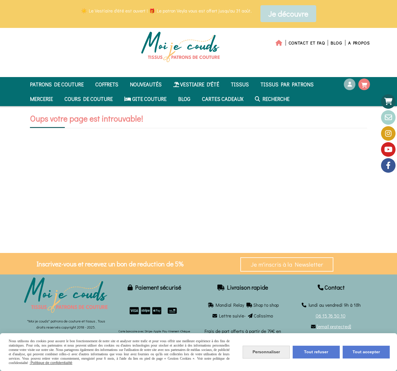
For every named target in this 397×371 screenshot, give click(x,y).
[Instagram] (388, 133)
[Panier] (388, 101)
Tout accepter (366, 351)
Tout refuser (316, 351)
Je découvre (288, 14)
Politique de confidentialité (51, 363)
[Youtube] (388, 149)
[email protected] (334, 326)
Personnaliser (266, 351)
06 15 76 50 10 (331, 316)
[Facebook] (388, 165)
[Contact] (388, 117)
